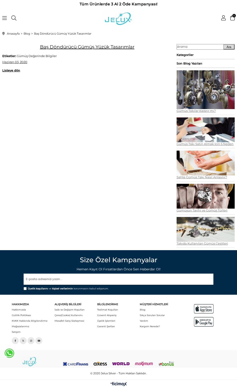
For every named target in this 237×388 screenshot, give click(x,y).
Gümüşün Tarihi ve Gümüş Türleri (202, 210)
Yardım (144, 320)
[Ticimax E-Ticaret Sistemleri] (118, 384)
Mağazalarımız (20, 326)
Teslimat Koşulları (107, 309)
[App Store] (204, 309)
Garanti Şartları (106, 326)
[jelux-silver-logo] (29, 361)
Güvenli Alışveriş (106, 315)
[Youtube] (38, 340)
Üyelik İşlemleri (106, 320)
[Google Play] (204, 322)
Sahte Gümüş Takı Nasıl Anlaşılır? (202, 177)
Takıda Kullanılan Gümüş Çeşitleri (202, 243)
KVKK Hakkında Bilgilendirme (29, 320)
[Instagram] (31, 340)
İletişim (16, 331)
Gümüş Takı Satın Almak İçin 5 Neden (205, 144)
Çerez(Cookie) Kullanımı (69, 315)
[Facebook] (15, 340)
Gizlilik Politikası (21, 315)
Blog (142, 309)
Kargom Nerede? (150, 326)
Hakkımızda (19, 309)
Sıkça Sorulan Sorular (152, 315)
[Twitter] (23, 340)
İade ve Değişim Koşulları (69, 309)
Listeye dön (11, 70)
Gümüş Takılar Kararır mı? (196, 111)
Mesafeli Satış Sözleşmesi (69, 320)
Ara (229, 47)
